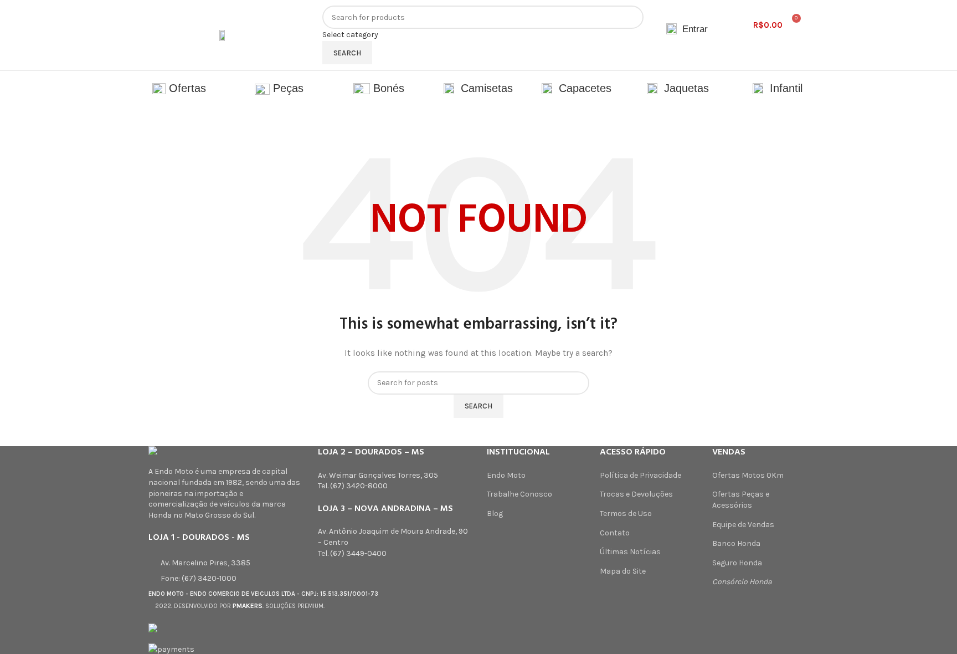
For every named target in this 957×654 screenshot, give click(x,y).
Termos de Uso (626, 513)
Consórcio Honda (742, 581)
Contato (615, 533)
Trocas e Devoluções (636, 494)
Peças (286, 88)
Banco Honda (736, 543)
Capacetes (583, 88)
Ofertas (186, 88)
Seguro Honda (737, 563)
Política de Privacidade (640, 475)
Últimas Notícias (630, 551)
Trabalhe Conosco (519, 494)
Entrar (694, 29)
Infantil (782, 88)
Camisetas (483, 88)
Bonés (387, 88)
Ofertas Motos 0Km (748, 475)
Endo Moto (506, 475)
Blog (495, 513)
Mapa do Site (623, 571)
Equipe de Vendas (743, 524)
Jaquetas (683, 88)
